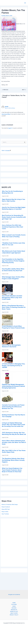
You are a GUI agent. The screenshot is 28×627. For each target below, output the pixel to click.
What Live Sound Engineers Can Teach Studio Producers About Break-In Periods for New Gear (12, 469)
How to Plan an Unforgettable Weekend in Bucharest (11, 346)
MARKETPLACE (14, 611)
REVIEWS (14, 608)
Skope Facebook (6, 507)
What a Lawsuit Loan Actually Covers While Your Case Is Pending (13, 235)
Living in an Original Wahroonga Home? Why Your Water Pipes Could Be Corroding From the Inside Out (13, 424)
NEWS (14, 606)
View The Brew (5, 514)
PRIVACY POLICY (14, 615)
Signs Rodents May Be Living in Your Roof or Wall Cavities (13, 200)
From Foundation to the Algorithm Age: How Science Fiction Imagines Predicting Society (13, 260)
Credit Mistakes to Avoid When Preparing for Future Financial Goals (13, 327)
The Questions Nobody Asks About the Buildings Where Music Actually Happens (13, 460)
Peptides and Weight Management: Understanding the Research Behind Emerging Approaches (13, 386)
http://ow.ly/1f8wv (6, 114)
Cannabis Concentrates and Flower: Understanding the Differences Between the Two (13, 406)
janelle (6, 106)
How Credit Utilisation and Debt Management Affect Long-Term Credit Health (12, 297)
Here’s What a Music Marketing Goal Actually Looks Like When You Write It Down (14, 442)
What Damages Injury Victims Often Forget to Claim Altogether (13, 277)
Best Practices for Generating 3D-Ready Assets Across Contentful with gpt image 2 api (14, 217)
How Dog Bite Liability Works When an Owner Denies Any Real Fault (13, 269)
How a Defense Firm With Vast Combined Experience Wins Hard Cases (12, 226)
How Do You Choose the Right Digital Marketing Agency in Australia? (13, 208)
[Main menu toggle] (25, 2)
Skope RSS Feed (6, 509)
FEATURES (14, 604)
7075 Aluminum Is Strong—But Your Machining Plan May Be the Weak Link (14, 433)
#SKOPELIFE (14, 609)
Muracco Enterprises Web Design (10, 504)
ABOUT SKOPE (14, 613)
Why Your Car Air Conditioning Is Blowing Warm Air (12, 192)
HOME (14, 602)
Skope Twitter (5, 511)
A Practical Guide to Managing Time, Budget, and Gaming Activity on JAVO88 (13, 365)
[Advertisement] (14, 542)
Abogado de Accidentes (14, 594)
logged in (10, 128)
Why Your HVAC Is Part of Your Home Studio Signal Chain (13, 451)
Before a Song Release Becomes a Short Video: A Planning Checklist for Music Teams (14, 307)
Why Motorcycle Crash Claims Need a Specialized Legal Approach (13, 252)
